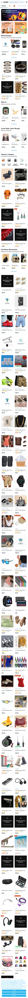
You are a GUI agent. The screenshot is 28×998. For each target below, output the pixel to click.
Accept (14, 990)
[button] (21, 2)
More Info (14, 995)
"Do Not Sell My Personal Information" (12, 988)
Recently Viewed (22, 5)
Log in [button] (23, 2)
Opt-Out (14, 993)
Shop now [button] (4, 14)
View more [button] (14, 57)
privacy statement (13, 982)
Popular (3, 6)
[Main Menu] (1, 2)
